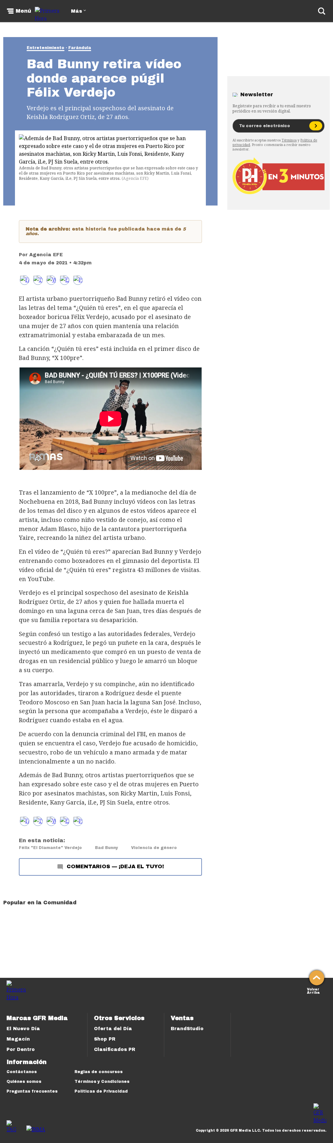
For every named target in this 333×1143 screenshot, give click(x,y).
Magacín (18, 1039)
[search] (321, 11)
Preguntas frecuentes (32, 1091)
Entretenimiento (45, 48)
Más (76, 11)
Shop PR (104, 1039)
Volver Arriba (313, 990)
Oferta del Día (113, 1028)
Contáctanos (22, 1072)
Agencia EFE (46, 254)
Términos (289, 140)
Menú (23, 11)
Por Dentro (21, 1049)
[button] (38, 280)
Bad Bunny (106, 847)
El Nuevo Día (23, 1028)
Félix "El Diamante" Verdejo (50, 847)
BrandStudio (187, 1028)
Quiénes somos (24, 1081)
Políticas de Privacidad (101, 1091)
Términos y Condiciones (101, 1081)
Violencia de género (154, 847)
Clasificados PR (114, 1049)
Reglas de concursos (98, 1072)
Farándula (79, 48)
